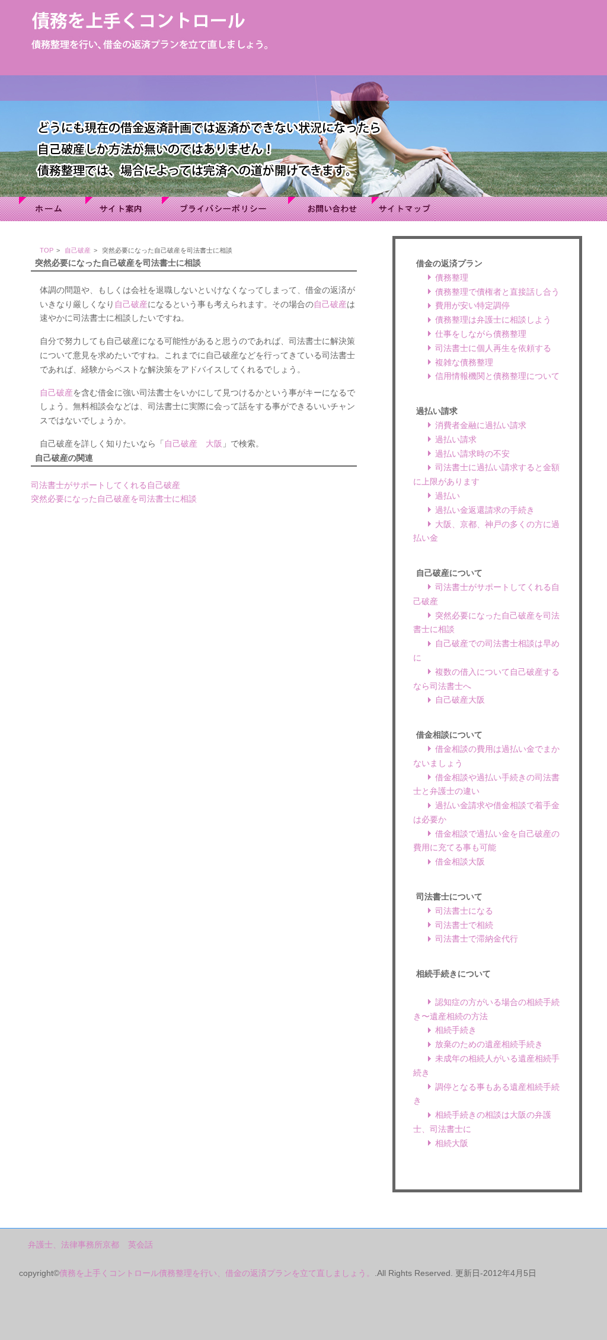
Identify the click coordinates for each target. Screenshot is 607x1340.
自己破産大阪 (460, 699)
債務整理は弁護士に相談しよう (493, 319)
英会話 (140, 1244)
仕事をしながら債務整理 (480, 334)
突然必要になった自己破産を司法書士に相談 (114, 498)
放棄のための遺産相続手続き (489, 1044)
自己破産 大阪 (193, 443)
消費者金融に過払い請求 (480, 425)
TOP (46, 250)
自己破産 (78, 250)
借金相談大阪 (460, 861)
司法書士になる (464, 910)
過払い (447, 495)
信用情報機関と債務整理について (497, 376)
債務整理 (451, 277)
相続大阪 (451, 1143)
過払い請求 (456, 439)
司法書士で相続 (464, 925)
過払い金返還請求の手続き (485, 510)
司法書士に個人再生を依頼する (493, 348)
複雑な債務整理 (464, 362)
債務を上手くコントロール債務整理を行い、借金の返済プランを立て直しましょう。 (217, 1273)
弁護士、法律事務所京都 (73, 1244)
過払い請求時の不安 (472, 453)
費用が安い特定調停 (472, 305)
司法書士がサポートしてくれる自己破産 (105, 485)
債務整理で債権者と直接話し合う (497, 291)
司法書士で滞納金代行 (476, 938)
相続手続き (456, 1030)
